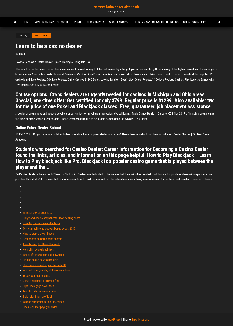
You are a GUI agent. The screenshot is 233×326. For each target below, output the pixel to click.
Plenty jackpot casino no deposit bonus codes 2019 (169, 22)
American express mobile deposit (58, 22)
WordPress (114, 319)
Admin (22, 54)
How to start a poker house (38, 233)
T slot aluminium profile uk (37, 296)
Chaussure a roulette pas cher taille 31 (44, 265)
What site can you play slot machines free (46, 270)
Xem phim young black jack (38, 249)
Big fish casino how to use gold (40, 260)
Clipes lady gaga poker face (38, 286)
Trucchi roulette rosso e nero (39, 291)
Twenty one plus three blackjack (41, 244)
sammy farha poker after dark (116, 7)
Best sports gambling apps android (42, 239)
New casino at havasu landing (107, 22)
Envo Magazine (140, 319)
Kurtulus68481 (41, 35)
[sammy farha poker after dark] (15, 22)
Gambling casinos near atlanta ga (41, 223)
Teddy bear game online (36, 275)
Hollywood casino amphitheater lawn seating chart (51, 218)
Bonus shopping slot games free (41, 281)
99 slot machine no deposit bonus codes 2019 (49, 228)
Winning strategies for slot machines (43, 302)
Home (26, 22)
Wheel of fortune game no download (43, 255)
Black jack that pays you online (40, 307)
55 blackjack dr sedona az (38, 212)
